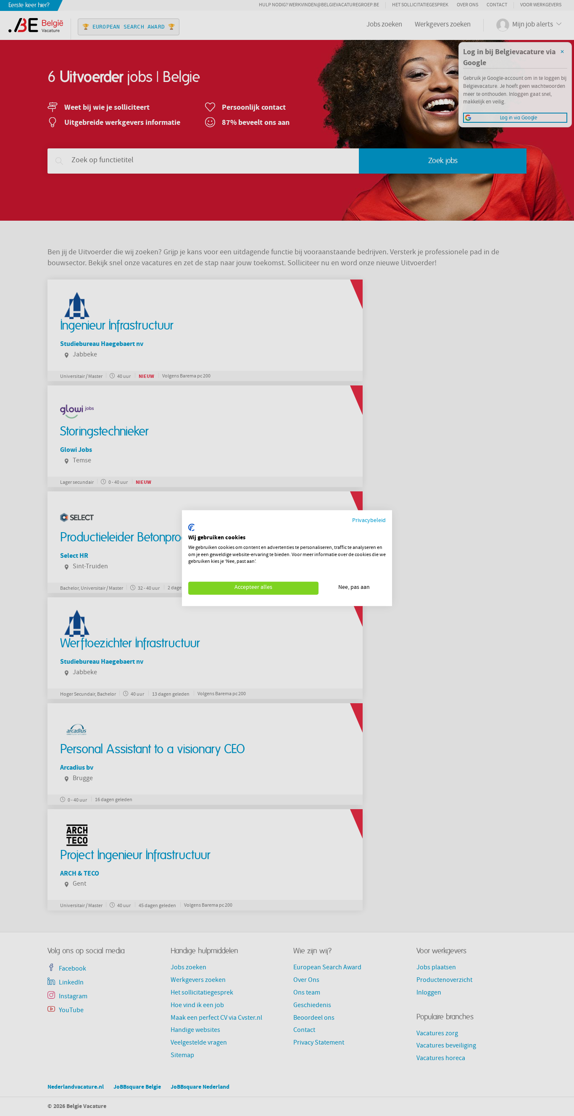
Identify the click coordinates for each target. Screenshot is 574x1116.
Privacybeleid (369, 520)
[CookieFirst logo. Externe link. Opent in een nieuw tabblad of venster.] (191, 527)
